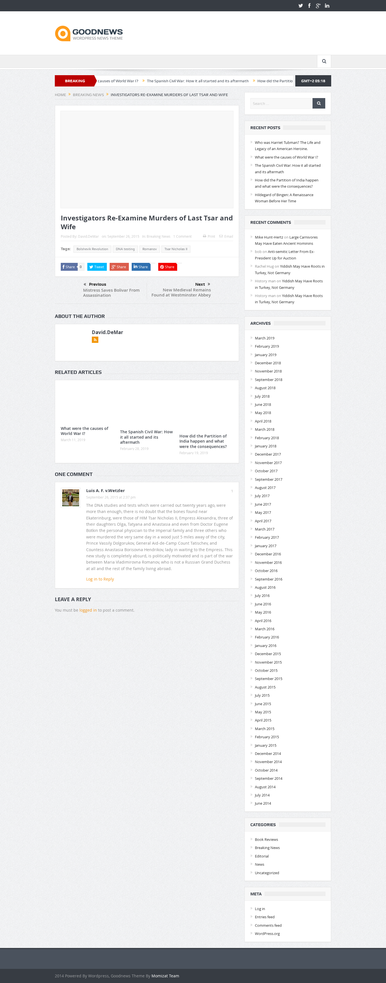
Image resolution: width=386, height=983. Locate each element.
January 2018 (265, 446)
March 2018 (264, 429)
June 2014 (263, 803)
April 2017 (263, 520)
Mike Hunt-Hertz (269, 237)
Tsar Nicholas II (175, 249)
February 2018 (267, 437)
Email (228, 236)
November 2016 (268, 562)
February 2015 (267, 736)
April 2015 (263, 720)
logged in (88, 610)
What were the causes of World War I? (84, 431)
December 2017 (268, 454)
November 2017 (268, 462)
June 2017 (263, 504)
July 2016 (262, 595)
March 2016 (264, 628)
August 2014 (265, 786)
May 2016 (263, 612)
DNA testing (125, 249)
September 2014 (268, 778)
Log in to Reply (100, 579)
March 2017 (264, 529)
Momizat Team (165, 975)
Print (211, 236)
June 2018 (263, 404)
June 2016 (263, 604)
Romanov (149, 249)
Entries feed (265, 916)
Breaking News (158, 236)
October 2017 (266, 470)
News (259, 864)
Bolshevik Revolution (92, 249)
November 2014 (268, 761)
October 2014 (266, 770)
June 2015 (263, 703)
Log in (260, 908)
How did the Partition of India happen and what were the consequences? (203, 441)
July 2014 (262, 795)
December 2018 (268, 362)
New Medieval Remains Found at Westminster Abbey (181, 292)
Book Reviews (266, 839)
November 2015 (268, 662)
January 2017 (265, 545)
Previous (97, 284)
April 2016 (263, 620)
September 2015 (268, 678)
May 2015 (263, 711)
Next (200, 284)
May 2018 (263, 412)
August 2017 (265, 487)
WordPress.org (267, 933)
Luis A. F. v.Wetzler (105, 490)
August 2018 (265, 387)
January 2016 (265, 645)
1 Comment (182, 236)
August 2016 (265, 587)
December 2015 (268, 653)
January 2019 (265, 354)
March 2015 (264, 728)
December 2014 (268, 753)
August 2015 (265, 687)
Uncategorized (267, 872)
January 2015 (265, 745)
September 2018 (268, 379)
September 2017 (268, 479)
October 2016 (266, 570)
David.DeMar (88, 236)
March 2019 (264, 338)
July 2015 (262, 695)
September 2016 (268, 579)
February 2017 (267, 537)
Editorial (262, 856)
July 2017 (262, 495)
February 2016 (267, 637)
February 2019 (267, 346)
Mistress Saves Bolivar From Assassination (111, 292)
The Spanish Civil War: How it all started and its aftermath (174, 81)
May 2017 (263, 512)
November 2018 (268, 371)
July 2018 (262, 396)
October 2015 (266, 670)
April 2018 (263, 421)
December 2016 (268, 554)
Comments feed (268, 925)
